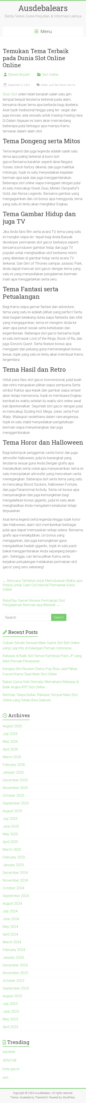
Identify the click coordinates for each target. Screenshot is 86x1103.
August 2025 (12, 811)
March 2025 (12, 849)
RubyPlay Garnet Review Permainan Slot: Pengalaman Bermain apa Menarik (34, 602)
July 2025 (10, 819)
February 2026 (14, 765)
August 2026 (12, 726)
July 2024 (10, 911)
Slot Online (50, 74)
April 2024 (10, 934)
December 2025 (15, 780)
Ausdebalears (43, 8)
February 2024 (14, 950)
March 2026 (12, 757)
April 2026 (10, 749)
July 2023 (10, 1004)
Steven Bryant (19, 74)
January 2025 (13, 865)
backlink (9, 1052)
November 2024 (15, 880)
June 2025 (11, 826)
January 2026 (13, 772)
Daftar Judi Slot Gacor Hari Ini (58, 85)
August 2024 (12, 903)
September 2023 (16, 988)
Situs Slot (10, 94)
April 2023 (10, 1027)
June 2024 (11, 919)
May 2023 (10, 1019)
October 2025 (13, 795)
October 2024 (13, 888)
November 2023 (15, 973)
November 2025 (15, 788)
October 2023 (13, 981)
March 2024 (12, 942)
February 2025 (14, 857)
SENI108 (9, 1060)
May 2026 (10, 741)
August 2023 (12, 996)
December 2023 (15, 965)
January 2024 (13, 957)
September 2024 (16, 896)
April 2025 (10, 842)
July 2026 (10, 734)
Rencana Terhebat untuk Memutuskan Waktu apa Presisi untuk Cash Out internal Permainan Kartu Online (42, 585)
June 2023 (11, 1011)
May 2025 (10, 834)
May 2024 (10, 927)
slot (5, 1077)
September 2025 (16, 803)
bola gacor (11, 1069)
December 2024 (15, 873)
